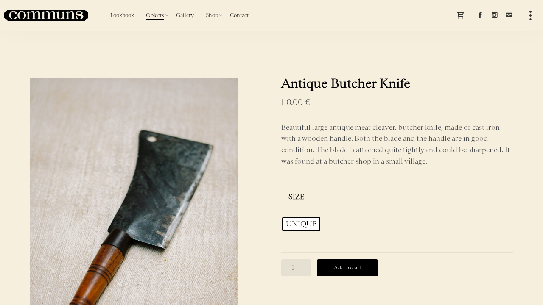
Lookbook (122, 15)
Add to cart (347, 267)
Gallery (185, 15)
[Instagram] (494, 15)
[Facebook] (479, 15)
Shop (212, 15)
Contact (239, 15)
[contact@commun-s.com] (508, 15)
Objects (155, 15)
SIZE (296, 196)
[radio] (301, 224)
